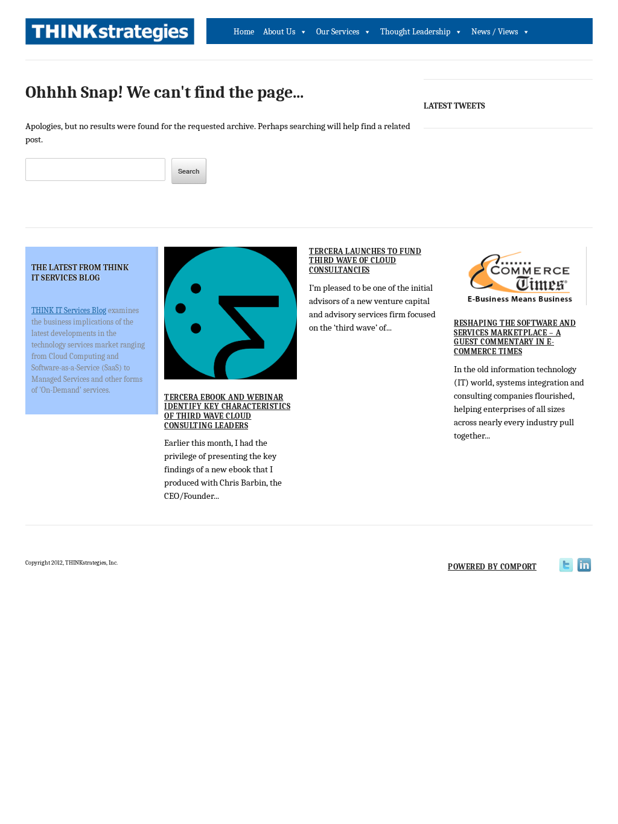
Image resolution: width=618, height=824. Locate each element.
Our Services (337, 32)
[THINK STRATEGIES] (109, 34)
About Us (279, 32)
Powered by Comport (492, 566)
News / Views (494, 32)
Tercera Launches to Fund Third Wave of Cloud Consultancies (365, 260)
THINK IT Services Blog (68, 310)
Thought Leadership (415, 32)
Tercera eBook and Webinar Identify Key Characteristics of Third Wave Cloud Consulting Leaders (227, 411)
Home (244, 32)
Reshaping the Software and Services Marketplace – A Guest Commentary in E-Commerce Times (515, 337)
